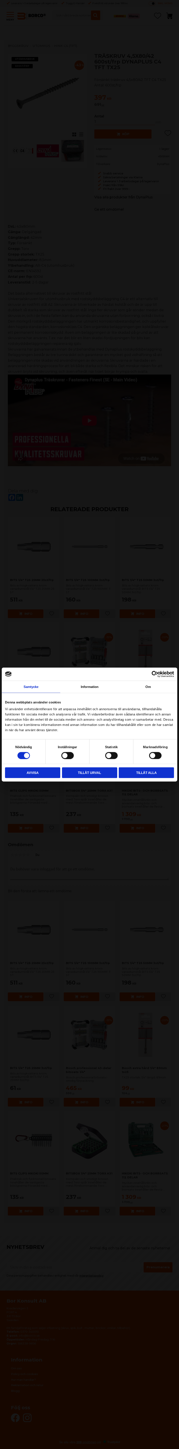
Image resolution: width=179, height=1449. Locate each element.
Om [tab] (148, 686)
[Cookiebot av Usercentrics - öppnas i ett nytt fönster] (155, 674)
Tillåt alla (146, 773)
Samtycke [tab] (31, 686)
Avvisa (33, 773)
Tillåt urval (89, 773)
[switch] (67, 755)
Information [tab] (89, 686)
